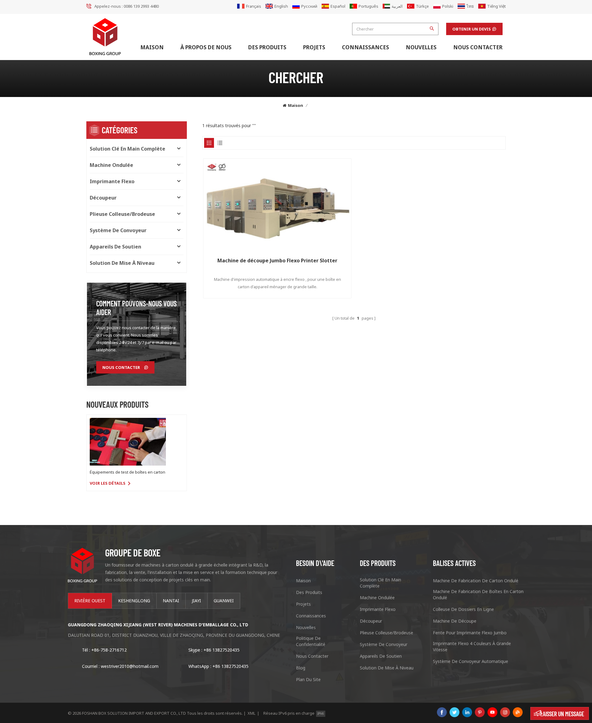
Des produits (267, 47)
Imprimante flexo (112, 181)
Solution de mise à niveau (122, 263)
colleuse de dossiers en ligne (463, 609)
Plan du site (308, 679)
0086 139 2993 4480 (141, 6)
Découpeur (103, 197)
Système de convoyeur (118, 230)
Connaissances (365, 47)
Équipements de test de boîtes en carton (127, 472)
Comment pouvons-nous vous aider (136, 308)
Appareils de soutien (115, 246)
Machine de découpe (454, 621)
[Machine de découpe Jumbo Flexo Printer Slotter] (277, 205)
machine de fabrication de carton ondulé (475, 581)
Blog (300, 668)
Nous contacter (478, 47)
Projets (314, 47)
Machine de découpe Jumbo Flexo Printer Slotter (277, 260)
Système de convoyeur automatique (470, 661)
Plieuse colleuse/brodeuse (122, 214)
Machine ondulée (111, 165)
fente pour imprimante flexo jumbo (470, 633)
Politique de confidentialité (310, 641)
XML (251, 713)
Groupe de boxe (132, 552)
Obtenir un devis (471, 29)
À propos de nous (206, 47)
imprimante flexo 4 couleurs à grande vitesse (472, 646)
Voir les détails (107, 483)
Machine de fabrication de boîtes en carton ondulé (478, 594)
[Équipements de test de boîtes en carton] (128, 442)
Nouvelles (421, 47)
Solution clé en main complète (127, 148)
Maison (152, 47)
